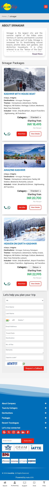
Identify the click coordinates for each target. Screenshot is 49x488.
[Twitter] (9, 432)
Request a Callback (33, 368)
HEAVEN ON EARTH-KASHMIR (20, 243)
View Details (35, 134)
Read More (37, 54)
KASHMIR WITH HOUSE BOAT (20, 93)
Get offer (22, 207)
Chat (34, 486)
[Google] (4, 432)
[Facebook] (27, 432)
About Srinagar (13, 25)
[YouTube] (18, 432)
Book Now (21, 134)
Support (24, 486)
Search (5, 486)
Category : (22, 117)
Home (4, 16)
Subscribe (27, 441)
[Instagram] (13, 432)
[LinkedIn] (23, 432)
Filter (44, 486)
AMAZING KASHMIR (14, 170)
